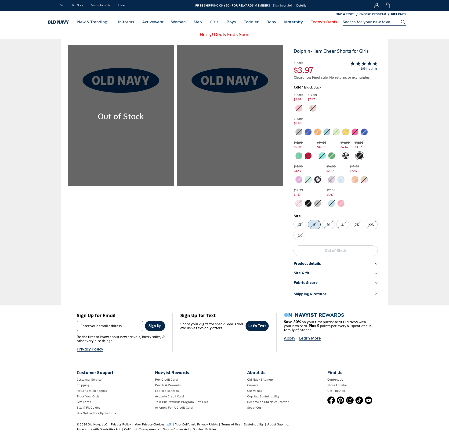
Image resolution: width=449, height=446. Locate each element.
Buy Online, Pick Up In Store (96, 413)
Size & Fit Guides (88, 407)
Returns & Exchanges (92, 391)
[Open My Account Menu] (376, 5)
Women (178, 22)
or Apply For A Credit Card (174, 407)
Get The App (336, 391)
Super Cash (255, 407)
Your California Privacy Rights (196, 424)
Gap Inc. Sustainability (263, 396)
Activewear (152, 22)
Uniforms (125, 22)
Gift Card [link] (398, 14)
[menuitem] (92, 22)
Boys (231, 22)
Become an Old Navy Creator (268, 402)
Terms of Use (230, 424)
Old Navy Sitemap (260, 379)
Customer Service (89, 379)
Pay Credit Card (166, 379)
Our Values (254, 391)
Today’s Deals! (325, 22)
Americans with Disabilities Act (98, 429)
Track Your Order (89, 396)
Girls (214, 22)
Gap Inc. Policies (204, 429)
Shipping (83, 385)
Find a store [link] (345, 14)
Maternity (293, 22)
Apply (289, 338)
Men (198, 22)
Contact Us (335, 379)
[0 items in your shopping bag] (387, 5)
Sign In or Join (283, 5)
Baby (271, 22)
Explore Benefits (167, 391)
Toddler (251, 22)
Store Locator (337, 385)
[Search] (403, 22)
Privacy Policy (90, 349)
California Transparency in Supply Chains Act (156, 429)
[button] (175, 175)
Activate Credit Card (169, 396)
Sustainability (254, 424)
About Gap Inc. (278, 424)
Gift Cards (84, 402)
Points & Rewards (168, 385)
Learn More (310, 338)
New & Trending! (93, 22)
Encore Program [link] (372, 14)
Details (301, 5)
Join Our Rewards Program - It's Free (181, 402)
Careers (252, 385)
